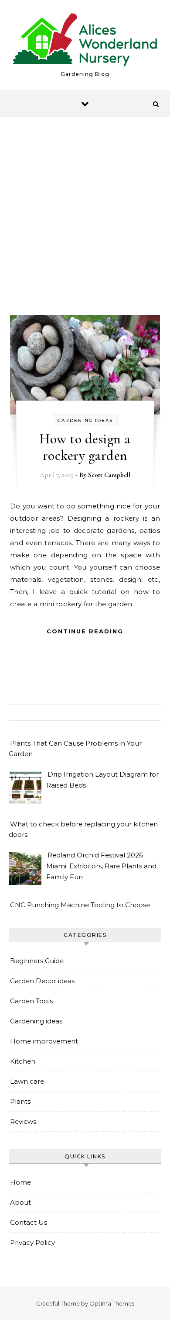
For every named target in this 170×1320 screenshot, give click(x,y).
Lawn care (27, 1081)
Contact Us (28, 1222)
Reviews (23, 1121)
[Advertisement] (85, 224)
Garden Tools (31, 1001)
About (20, 1202)
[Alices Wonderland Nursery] (85, 41)
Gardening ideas (85, 420)
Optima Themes (111, 1303)
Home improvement (44, 1041)
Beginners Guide (37, 961)
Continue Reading (85, 631)
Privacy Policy (32, 1242)
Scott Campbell (109, 475)
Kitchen (22, 1061)
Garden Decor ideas (42, 981)
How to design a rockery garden (85, 447)
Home (20, 1182)
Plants (20, 1101)
